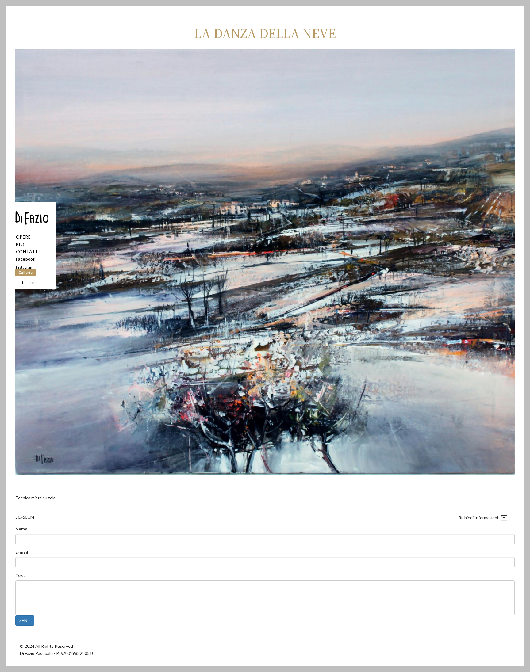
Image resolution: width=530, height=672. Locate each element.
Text (20, 575)
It (22, 282)
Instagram (25, 267)
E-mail (21, 552)
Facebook (25, 259)
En (32, 282)
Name (21, 528)
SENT (24, 620)
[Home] (31, 213)
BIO (20, 244)
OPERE (23, 236)
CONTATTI (28, 251)
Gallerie (25, 272)
